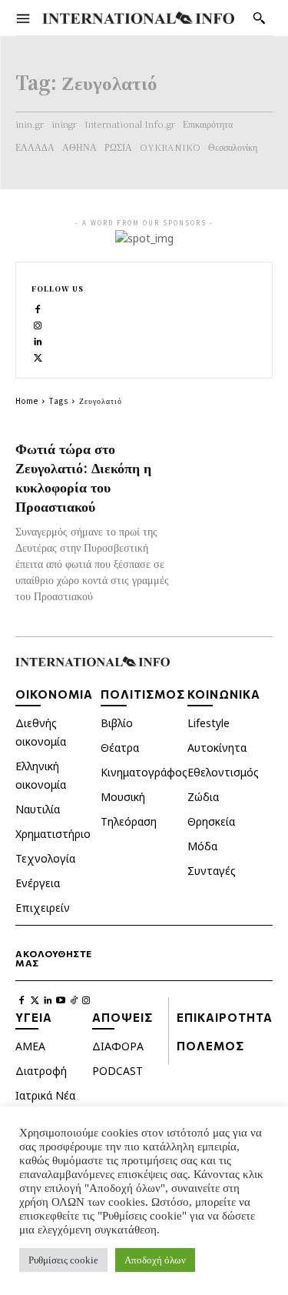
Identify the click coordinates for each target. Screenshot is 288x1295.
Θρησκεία (211, 821)
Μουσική (123, 796)
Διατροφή (41, 1070)
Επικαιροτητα (225, 1017)
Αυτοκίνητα (217, 747)
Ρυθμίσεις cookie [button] (63, 1260)
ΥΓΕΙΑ (33, 1017)
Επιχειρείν (42, 907)
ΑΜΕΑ (30, 1046)
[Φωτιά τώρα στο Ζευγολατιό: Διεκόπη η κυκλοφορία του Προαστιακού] (228, 461)
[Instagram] (38, 323)
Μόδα (202, 846)
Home (26, 400)
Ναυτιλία (37, 809)
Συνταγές (211, 870)
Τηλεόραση (129, 821)
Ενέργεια (37, 883)
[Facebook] (38, 307)
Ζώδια (203, 796)
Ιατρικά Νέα (45, 1095)
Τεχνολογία (45, 858)
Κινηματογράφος (144, 772)
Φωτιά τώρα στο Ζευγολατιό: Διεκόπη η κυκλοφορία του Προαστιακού (83, 477)
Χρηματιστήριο (53, 833)
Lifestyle (208, 723)
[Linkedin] (38, 339)
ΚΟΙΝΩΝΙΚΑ (223, 694)
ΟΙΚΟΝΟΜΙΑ (54, 694)
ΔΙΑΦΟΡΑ (118, 1046)
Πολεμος (210, 1046)
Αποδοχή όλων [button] (155, 1260)
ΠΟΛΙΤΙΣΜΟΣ (143, 694)
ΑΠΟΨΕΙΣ (122, 1017)
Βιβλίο (117, 723)
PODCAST (117, 1070)
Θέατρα (120, 747)
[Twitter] (38, 355)
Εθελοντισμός (223, 772)
